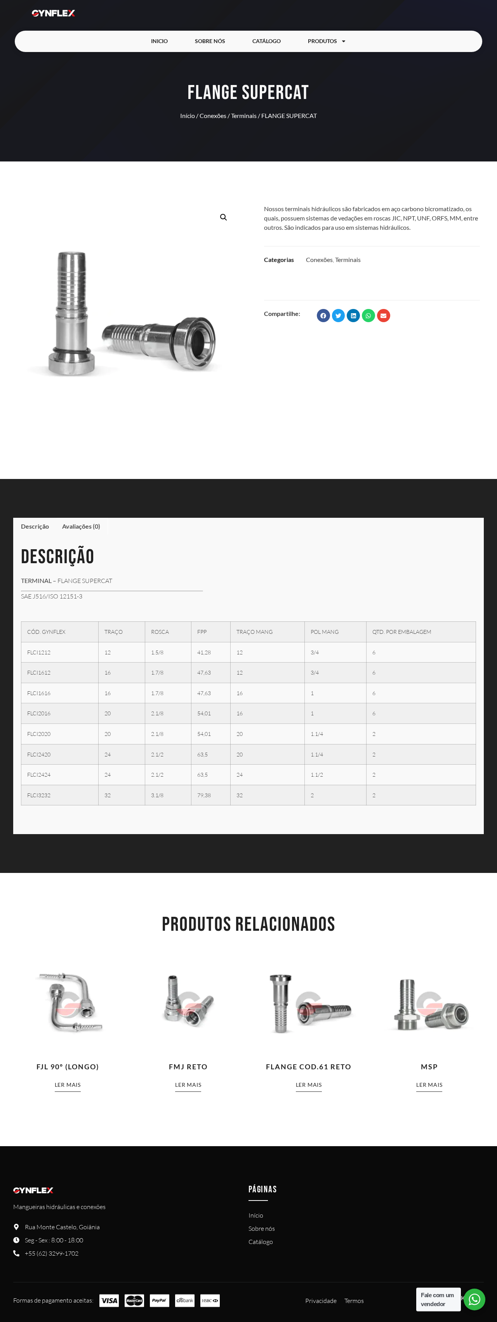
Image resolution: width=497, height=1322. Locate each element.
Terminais (244, 115)
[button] (224, 217)
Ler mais (68, 1084)
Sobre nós (210, 41)
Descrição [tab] (35, 526)
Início (187, 115)
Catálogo (266, 41)
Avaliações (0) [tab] (81, 526)
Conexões (213, 115)
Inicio (159, 41)
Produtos (322, 41)
